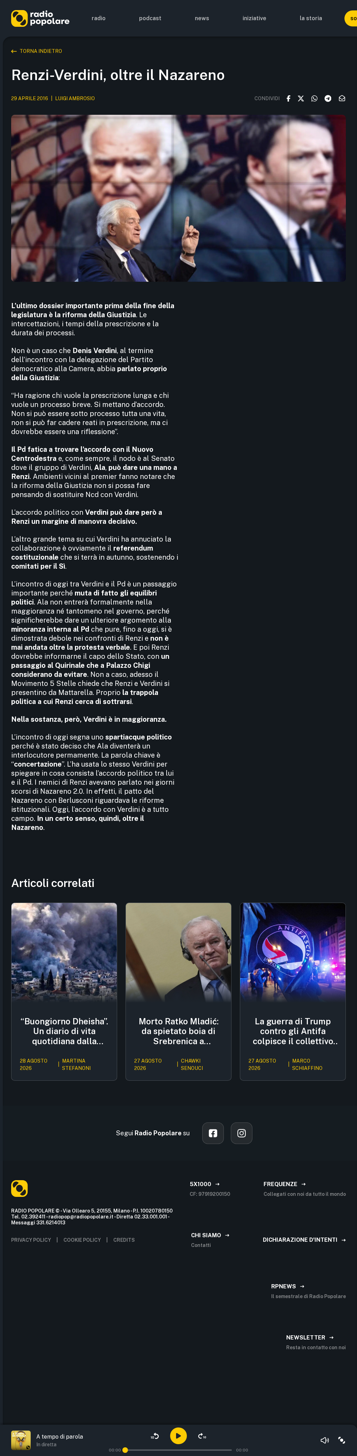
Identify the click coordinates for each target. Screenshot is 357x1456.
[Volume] (325, 1440)
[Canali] (341, 1440)
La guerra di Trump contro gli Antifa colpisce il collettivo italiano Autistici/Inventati (293, 1031)
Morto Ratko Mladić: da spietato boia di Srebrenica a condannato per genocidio (179, 1031)
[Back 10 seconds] (155, 1436)
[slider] (125, 1450)
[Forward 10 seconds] (202, 1436)
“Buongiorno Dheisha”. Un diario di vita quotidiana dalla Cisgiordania (64, 1031)
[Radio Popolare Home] (40, 18)
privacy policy (31, 1240)
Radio (99, 18)
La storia (311, 18)
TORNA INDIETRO (41, 51)
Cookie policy (82, 1240)
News (202, 18)
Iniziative (254, 18)
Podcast (150, 18)
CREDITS (124, 1240)
